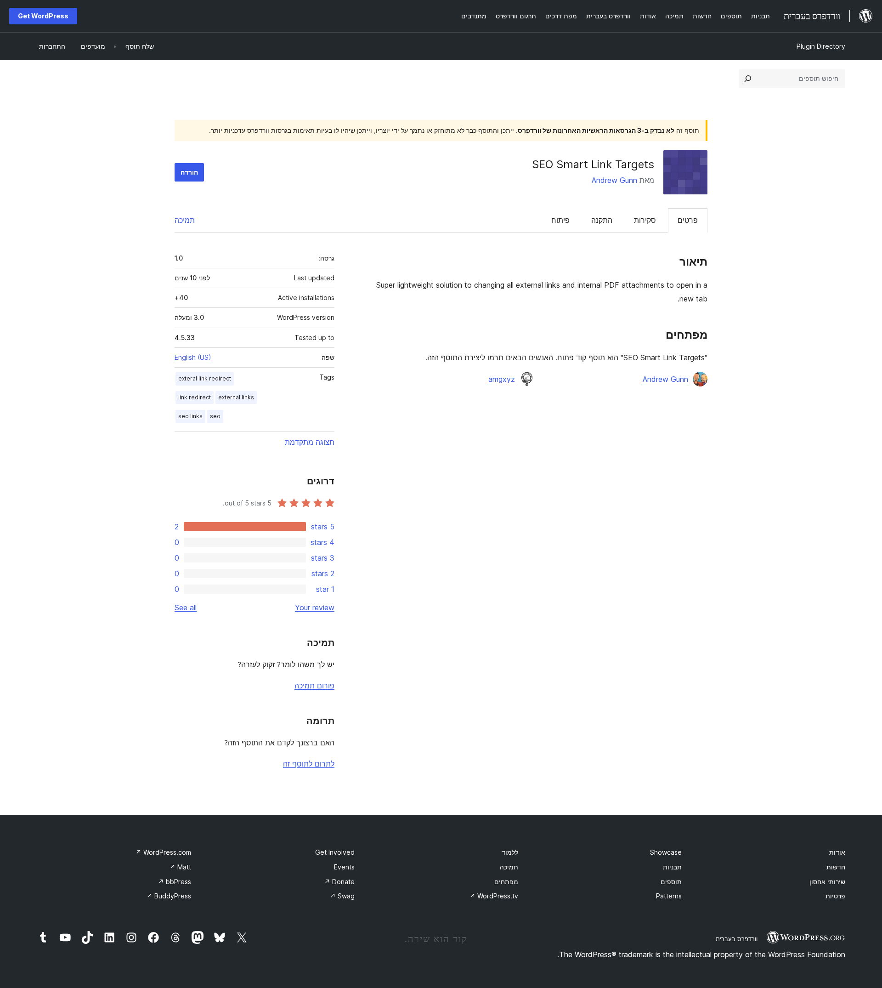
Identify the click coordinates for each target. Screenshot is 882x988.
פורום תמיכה (314, 685)
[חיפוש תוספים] (748, 78)
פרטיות (835, 896)
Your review (314, 607)
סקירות (645, 220)
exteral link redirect (204, 378)
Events (344, 867)
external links (236, 397)
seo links (190, 416)
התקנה (601, 220)
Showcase (666, 852)
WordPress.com (163, 852)
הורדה (189, 172)
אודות (837, 852)
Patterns (669, 896)
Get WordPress (43, 16)
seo (215, 416)
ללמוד (510, 852)
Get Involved (335, 852)
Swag (342, 896)
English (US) (193, 357)
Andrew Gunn (614, 180)
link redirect (194, 397)
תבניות (672, 867)
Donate (339, 882)
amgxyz (501, 379)
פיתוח (560, 220)
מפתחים (506, 882)
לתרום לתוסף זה (308, 763)
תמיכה (185, 220)
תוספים (671, 882)
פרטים (688, 220)
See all (186, 607)
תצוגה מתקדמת (309, 442)
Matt (180, 867)
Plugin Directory (821, 46)
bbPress (174, 882)
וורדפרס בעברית (737, 939)
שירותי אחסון (827, 882)
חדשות (835, 867)
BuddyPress (169, 896)
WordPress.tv (493, 896)
